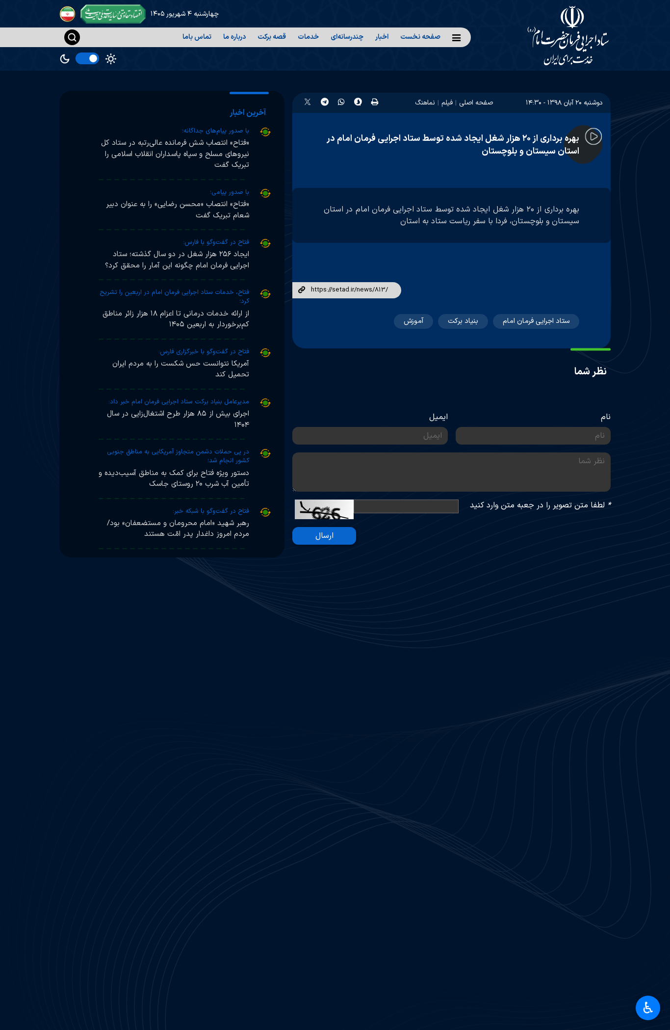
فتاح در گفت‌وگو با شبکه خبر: (211, 511)
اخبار (381, 37)
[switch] (87, 58)
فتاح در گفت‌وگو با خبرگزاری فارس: (203, 352)
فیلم (447, 103)
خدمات (308, 37)
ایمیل (438, 417)
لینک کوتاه (301, 290)
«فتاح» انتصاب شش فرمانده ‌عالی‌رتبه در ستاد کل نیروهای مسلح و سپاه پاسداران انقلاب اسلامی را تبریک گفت (175, 154)
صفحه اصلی (476, 103)
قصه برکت (272, 37)
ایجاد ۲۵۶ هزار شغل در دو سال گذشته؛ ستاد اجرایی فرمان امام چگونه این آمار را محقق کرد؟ (177, 260)
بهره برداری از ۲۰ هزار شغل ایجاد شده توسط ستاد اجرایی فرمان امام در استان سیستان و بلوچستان (453, 145)
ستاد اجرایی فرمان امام (536, 321)
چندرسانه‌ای (347, 37)
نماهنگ (425, 103)
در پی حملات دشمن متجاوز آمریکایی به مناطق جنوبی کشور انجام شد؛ (178, 456)
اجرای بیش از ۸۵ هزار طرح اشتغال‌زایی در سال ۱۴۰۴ (178, 419)
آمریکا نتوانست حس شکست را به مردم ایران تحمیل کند (180, 369)
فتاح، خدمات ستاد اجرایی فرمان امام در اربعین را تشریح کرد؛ (174, 297)
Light (110, 58)
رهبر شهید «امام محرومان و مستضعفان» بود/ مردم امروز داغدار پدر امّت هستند (178, 529)
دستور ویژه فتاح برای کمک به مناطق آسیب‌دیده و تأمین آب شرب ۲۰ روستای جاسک (174, 479)
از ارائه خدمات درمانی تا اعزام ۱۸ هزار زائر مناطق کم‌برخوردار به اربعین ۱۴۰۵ (176, 319)
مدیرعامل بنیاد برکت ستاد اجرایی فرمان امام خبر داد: (178, 402)
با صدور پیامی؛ (229, 192)
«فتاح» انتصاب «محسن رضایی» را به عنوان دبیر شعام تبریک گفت (177, 210)
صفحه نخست (420, 37)
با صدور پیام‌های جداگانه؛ (215, 131)
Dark (64, 58)
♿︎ (648, 1008)
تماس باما (196, 37)
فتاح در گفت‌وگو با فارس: (216, 242)
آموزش (413, 321)
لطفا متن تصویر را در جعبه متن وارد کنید (540, 505)
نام (606, 417)
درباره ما (234, 37)
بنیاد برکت (463, 321)
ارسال (324, 536)
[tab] (249, 112)
